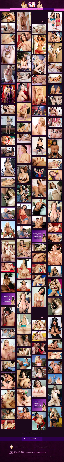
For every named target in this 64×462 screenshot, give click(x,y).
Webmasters (22, 452)
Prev (23, 433)
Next (40, 433)
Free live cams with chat (20, 447)
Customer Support (18, 452)
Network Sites (14, 9)
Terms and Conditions (12, 452)
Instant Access (20, 451)
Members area (21, 9)
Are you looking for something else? (43, 447)
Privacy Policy (11, 453)
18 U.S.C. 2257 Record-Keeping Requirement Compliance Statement (37, 452)
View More (23, 451)
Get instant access (49, 9)
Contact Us (26, 452)
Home (10, 451)
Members (12, 451)
